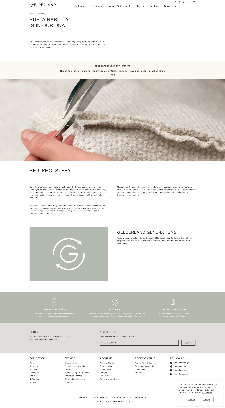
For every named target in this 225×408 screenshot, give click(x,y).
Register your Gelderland (76, 366)
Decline (191, 400)
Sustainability (106, 366)
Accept (206, 400)
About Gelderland (119, 6)
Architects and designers (146, 363)
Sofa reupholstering (73, 376)
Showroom (170, 6)
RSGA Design (106, 369)
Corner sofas (35, 366)
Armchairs (34, 369)
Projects (138, 373)
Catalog (33, 382)
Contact (68, 382)
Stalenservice (71, 363)
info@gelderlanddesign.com (46, 339)
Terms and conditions (109, 379)
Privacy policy (106, 376)
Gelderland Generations (145, 366)
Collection (80, 6)
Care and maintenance (75, 379)
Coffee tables (36, 379)
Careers (103, 373)
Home (32, 14)
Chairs (32, 376)
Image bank (140, 369)
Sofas (32, 363)
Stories (140, 6)
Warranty (69, 369)
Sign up (188, 343)
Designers (98, 6)
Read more (207, 393)
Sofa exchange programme (77, 373)
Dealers (154, 6)
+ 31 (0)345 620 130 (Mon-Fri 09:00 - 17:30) (53, 336)
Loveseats (34, 373)
